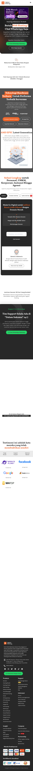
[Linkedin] (15, 669)
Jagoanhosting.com (16, 768)
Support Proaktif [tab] (16, 453)
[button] (31, 3)
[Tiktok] (18, 669)
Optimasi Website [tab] (27, 453)
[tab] (11, 119)
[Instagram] (8, 669)
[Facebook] (5, 669)
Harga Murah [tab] (4, 453)
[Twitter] (12, 669)
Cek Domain (16, 239)
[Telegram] (22, 669)
